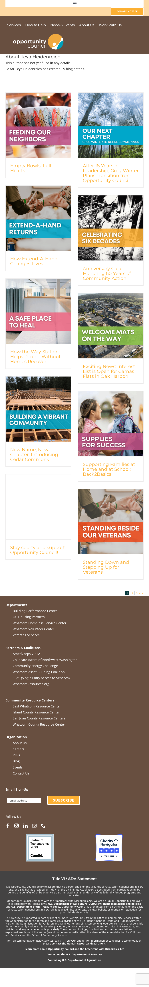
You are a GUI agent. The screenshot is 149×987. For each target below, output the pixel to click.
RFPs (16, 755)
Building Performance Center (35, 611)
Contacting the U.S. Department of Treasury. (74, 954)
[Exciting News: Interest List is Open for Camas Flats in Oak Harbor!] (110, 325)
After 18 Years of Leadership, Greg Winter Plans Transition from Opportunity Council (111, 173)
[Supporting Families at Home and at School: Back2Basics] (110, 423)
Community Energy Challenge (35, 666)
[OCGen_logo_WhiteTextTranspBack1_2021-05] (38, 33)
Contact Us (21, 773)
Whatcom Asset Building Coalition (39, 672)
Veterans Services (26, 635)
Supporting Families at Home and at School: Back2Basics (109, 469)
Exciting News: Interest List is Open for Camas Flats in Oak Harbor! (109, 371)
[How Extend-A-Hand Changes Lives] (38, 218)
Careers (18, 749)
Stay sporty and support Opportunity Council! (37, 550)
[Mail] (34, 826)
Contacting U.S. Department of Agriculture (74, 960)
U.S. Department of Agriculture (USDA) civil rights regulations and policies (94, 903)
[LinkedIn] (25, 826)
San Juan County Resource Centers (39, 718)
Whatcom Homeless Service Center (39, 623)
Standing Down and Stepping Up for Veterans (106, 567)
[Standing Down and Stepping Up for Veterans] (110, 521)
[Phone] (43, 826)
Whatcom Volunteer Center (33, 629)
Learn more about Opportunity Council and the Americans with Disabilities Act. (74, 949)
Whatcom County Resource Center (39, 724)
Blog (16, 761)
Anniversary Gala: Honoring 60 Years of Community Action (107, 273)
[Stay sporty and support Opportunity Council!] (38, 506)
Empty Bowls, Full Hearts (30, 168)
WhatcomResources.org (31, 684)
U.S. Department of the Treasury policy (35, 906)
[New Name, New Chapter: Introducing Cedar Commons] (38, 409)
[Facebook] (7, 826)
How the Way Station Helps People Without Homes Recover (35, 356)
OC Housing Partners (29, 617)
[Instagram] (16, 826)
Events (18, 767)
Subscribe (63, 800)
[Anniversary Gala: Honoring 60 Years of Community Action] (110, 227)
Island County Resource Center (36, 712)
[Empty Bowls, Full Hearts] (38, 125)
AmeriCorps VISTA (26, 654)
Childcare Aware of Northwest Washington (45, 660)
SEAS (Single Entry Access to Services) (41, 678)
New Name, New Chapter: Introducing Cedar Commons (34, 454)
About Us (20, 743)
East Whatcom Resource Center (37, 706)
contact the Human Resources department (78, 943)
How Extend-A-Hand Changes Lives (34, 261)
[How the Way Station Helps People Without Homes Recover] (38, 311)
